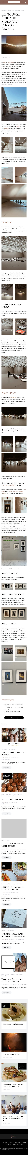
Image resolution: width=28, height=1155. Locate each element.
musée (22, 10)
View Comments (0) (13, 718)
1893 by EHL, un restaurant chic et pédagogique (13, 1085)
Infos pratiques (7, 700)
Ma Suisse (8, 1144)
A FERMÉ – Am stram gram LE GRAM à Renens (13, 888)
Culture (4, 1142)
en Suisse (12, 974)
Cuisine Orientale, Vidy (12, 799)
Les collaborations (5, 796)
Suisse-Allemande (5, 975)
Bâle (2, 974)
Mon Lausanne (15, 10)
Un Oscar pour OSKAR (11, 1054)
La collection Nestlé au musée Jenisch (12, 844)
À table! (11, 1142)
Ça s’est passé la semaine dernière (12, 753)
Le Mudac (6, 222)
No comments (6, 759)
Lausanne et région (6, 10)
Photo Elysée (10, 62)
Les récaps (4, 749)
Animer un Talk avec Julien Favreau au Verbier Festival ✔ (13, 1118)
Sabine (6, 757)
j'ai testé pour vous (6, 794)
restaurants (14, 796)
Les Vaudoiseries (20, 1142)
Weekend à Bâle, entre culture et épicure (11, 980)
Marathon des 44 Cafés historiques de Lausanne (13, 935)
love (13, 884)
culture (3, 840)
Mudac (4, 62)
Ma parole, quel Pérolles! (13, 1024)
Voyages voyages (18, 1144)
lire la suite (6, 767)
